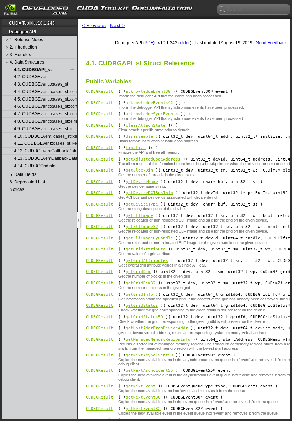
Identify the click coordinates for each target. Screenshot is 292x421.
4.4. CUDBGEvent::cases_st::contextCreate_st (45, 92)
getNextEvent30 (143, 397)
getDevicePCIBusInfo (149, 193)
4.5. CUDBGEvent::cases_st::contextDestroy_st (45, 99)
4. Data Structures (27, 62)
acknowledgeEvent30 (148, 91)
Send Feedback (271, 42)
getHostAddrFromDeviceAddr (157, 328)
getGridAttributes (147, 260)
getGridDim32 (141, 283)
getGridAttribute (146, 249)
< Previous (94, 25)
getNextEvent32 (143, 408)
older (185, 42)
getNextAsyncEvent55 (149, 370)
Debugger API (22, 31)
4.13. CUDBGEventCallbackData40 (45, 158)
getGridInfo (139, 294)
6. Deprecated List (27, 182)
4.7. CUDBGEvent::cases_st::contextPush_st (45, 114)
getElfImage (139, 215)
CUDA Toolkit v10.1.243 (32, 23)
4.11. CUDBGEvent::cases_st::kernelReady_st (45, 143)
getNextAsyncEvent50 (149, 355)
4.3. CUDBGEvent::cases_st (41, 84)
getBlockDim (139, 170)
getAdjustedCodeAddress (153, 159)
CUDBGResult (99, 91)
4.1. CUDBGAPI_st (33, 69)
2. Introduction (23, 47)
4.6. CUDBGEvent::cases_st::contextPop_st (45, 106)
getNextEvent (141, 386)
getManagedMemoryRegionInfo (158, 339)
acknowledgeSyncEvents (152, 114)
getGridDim (138, 271)
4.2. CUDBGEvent (31, 77)
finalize (136, 148)
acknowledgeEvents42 (149, 103)
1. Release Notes (26, 39)
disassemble (139, 136)
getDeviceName (142, 181)
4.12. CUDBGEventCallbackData (45, 151)
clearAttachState (146, 125)
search (222, 9)
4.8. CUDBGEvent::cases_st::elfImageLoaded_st (45, 121)
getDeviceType (142, 204)
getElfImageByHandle (149, 238)
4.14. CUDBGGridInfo (35, 166)
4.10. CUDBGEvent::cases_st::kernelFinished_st (45, 136)
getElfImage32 (142, 226)
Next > (117, 25)
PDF (149, 42)
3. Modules (20, 54)
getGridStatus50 (144, 317)
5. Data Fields (23, 174)
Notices (17, 189)
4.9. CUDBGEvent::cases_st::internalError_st (45, 129)
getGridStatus (142, 305)
